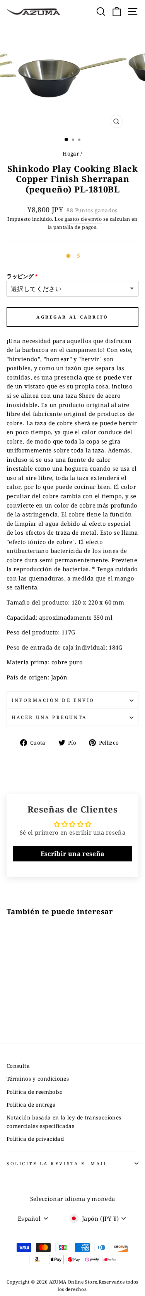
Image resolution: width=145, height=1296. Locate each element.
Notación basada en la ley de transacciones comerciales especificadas (64, 1122)
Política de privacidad (35, 1138)
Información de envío (53, 700)
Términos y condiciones (38, 1078)
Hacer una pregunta (49, 717)
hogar (71, 153)
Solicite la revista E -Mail (57, 1163)
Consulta (18, 1065)
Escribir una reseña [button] (73, 853)
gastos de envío (83, 219)
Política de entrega (31, 1104)
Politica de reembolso (35, 1091)
